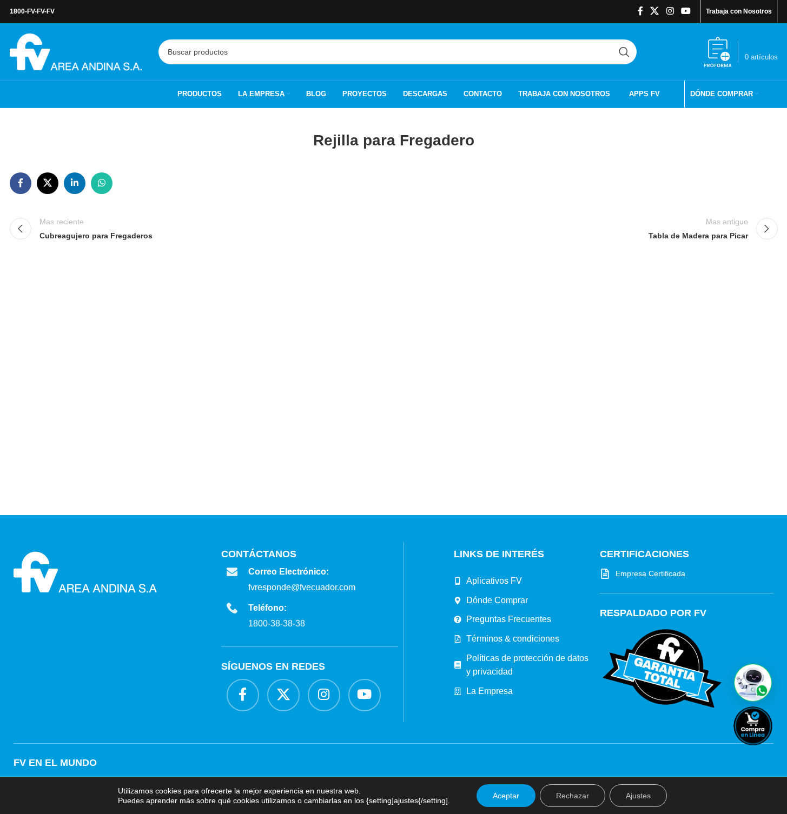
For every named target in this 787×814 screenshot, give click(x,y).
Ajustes (638, 795)
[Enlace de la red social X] (655, 11)
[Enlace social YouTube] (685, 11)
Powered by (771, 752)
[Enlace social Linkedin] (74, 183)
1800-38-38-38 (276, 623)
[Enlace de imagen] (662, 667)
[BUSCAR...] (624, 51)
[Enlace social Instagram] (670, 11)
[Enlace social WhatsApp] (102, 183)
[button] (753, 683)
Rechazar (572, 795)
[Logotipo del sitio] (76, 50)
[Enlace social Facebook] (640, 11)
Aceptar (506, 795)
